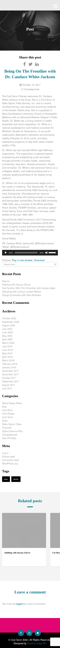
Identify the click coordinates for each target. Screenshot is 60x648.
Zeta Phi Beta (9, 438)
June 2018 (7, 349)
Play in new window (22, 260)
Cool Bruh (7, 410)
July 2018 (7, 346)
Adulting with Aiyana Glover (16, 284)
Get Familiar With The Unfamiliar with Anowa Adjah (28, 288)
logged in (20, 603)
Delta (5, 420)
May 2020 (7, 335)
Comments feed (10, 460)
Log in (5, 453)
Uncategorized (31, 89)
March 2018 (8, 360)
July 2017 (7, 388)
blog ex (6, 281)
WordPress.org (10, 463)
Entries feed (8, 456)
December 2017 (10, 370)
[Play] (5, 252)
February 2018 (9, 363)
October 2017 (9, 377)
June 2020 (7, 332)
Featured (6, 427)
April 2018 (7, 356)
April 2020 (7, 339)
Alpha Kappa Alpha (12, 403)
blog (4, 406)
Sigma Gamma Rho (12, 431)
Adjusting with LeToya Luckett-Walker (21, 291)
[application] (30, 252)
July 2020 (7, 328)
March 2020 (8, 342)
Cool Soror (7, 417)
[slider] (53, 252)
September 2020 (10, 321)
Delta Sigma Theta (11, 424)
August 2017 (8, 385)
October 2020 (9, 318)
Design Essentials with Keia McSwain (21, 295)
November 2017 (10, 374)
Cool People (8, 413)
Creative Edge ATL (37, 643)
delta (15, 479)
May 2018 (7, 353)
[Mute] (46, 252)
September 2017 (10, 381)
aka (6, 479)
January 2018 (9, 367)
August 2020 (8, 325)
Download (39, 260)
